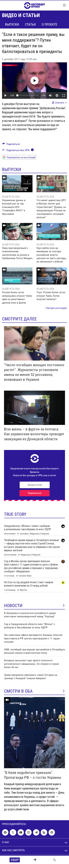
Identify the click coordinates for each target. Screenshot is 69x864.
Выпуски (12, 24)
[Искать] (54, 860)
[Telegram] (34, 860)
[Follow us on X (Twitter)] (13, 832)
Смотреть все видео (56, 308)
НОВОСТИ (13, 605)
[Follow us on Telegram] (36, 832)
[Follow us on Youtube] (21, 832)
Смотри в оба (18, 691)
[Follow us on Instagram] (28, 832)
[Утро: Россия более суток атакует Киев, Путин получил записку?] (52, 275)
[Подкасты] (52, 832)
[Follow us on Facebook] (5, 832)
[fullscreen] (63, 95)
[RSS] (44, 832)
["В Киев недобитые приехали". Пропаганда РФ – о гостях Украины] (34, 732)
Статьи (30, 24)
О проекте (49, 24)
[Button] (11, 145)
